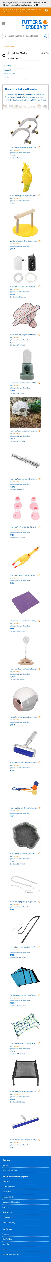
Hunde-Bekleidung (8, 1222)
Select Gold (6, 1244)
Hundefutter (6, 1181)
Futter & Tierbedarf (8, 46)
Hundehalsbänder (8, 1197)
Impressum (6, 1165)
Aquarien (5, 1207)
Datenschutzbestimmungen (26, 5)
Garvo (4, 1249)
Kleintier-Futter (7, 1212)
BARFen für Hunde (8, 1187)
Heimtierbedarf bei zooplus (11, 1254)
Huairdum (16, 150)
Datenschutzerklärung (9, 1170)
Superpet (5, 1234)
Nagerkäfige (6, 1217)
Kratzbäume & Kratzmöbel (11, 1202)
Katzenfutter (6, 1192)
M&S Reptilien (7, 1239)
